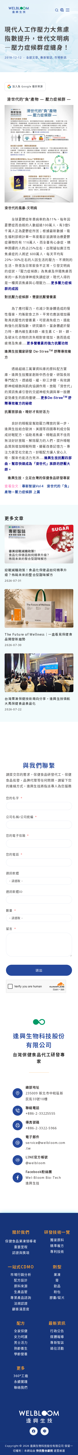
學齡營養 (21, 1354)
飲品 (57, 1286)
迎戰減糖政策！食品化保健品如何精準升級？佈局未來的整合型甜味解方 (36, 572)
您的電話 (12, 854)
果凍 (57, 1274)
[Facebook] (34, 1431)
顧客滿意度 (20, 1309)
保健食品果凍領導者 (20, 1241)
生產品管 (21, 1292)
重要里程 (21, 1247)
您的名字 (12, 798)
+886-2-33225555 (40, 1113)
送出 (39, 970)
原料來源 (21, 1286)
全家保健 (21, 1331)
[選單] (67, 10)
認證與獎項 (20, 1253)
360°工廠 (20, 1376)
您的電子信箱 (15, 835)
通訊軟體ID (14, 892)
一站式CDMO (21, 1267)
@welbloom (36, 1163)
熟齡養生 (21, 1348)
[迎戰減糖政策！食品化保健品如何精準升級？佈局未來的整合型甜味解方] (39, 544)
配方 (21, 1323)
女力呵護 (21, 1337)
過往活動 (57, 1348)
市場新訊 (60, 57)
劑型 (57, 1267)
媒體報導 (57, 1337)
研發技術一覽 (57, 1232)
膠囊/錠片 (57, 1297)
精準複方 (57, 1246)
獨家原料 (57, 1240)
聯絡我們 (21, 1387)
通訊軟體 (12, 873)
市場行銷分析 (20, 1274)
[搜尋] (56, 10)
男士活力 (21, 1342)
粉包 (57, 1292)
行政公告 (57, 1331)
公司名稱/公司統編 (19, 817)
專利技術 (57, 1251)
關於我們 (20, 1232)
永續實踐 (21, 1381)
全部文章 (32, 57)
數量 (9, 910)
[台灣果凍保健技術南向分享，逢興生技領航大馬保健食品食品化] (39, 672)
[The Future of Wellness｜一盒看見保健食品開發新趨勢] (39, 608)
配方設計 (21, 1280)
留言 (9, 929)
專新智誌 (46, 57)
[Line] (45, 1431)
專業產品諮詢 (20, 1297)
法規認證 (21, 1303)
